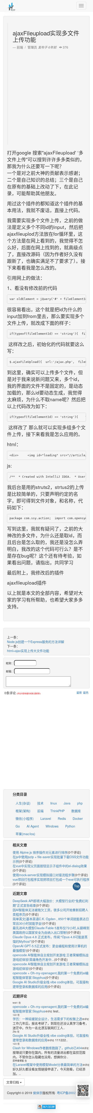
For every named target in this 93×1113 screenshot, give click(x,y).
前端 (40, 811)
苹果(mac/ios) (25, 834)
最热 (85, 692)
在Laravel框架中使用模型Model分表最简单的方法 (48, 1064)
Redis (62, 818)
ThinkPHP (57, 811)
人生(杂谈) (23, 803)
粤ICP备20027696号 (71, 1092)
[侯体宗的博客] (11, 5)
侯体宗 (37, 1092)
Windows (52, 826)
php (80, 803)
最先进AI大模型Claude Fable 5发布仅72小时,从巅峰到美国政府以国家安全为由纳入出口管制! (51, 930)
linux (53, 803)
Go (18, 826)
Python (70, 826)
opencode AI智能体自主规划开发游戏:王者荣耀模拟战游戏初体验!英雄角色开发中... (50, 957)
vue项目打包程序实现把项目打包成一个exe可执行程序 (51, 879)
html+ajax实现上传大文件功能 (28, 650)
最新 (79, 692)
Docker (78, 818)
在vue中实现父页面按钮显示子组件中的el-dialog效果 (50, 866)
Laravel (45, 818)
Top (76, 886)
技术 (40, 803)
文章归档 (13, 1082)
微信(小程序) (25, 818)
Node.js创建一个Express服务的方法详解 (35, 641)
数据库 (76, 811)
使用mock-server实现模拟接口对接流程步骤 (43, 875)
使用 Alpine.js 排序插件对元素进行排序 (40, 852)
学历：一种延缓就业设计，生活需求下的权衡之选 (47, 1018)
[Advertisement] (46, 95)
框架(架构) (23, 811)
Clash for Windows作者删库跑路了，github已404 (47, 1048)
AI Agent (33, 826)
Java (67, 803)
